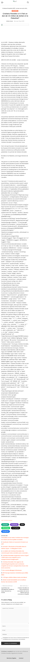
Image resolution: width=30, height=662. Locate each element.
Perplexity (14, 524)
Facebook (5, 531)
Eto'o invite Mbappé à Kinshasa (12, 570)
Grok (22, 524)
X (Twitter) (15, 528)
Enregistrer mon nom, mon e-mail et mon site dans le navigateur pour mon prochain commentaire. (16, 638)
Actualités (15, 10)
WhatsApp (5, 528)
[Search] (28, 2)
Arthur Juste (9, 21)
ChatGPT (5, 524)
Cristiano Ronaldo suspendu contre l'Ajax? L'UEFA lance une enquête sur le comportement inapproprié (15, 557)
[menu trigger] (2, 2)
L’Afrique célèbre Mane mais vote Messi (14, 577)
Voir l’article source (6, 520)
